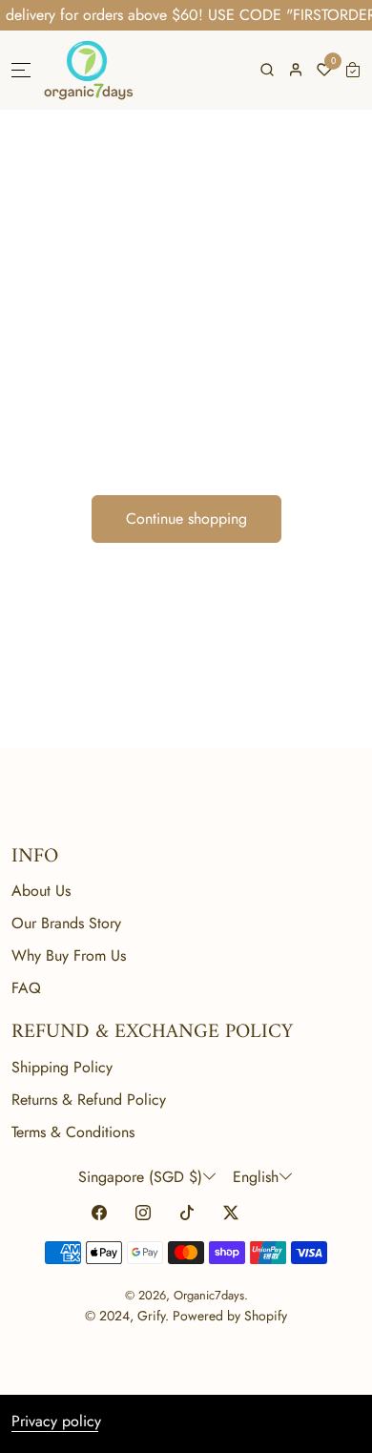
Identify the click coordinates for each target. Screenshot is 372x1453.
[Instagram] (143, 1213)
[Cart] (353, 69)
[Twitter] (230, 1213)
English (256, 1177)
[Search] (267, 69)
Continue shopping (186, 518)
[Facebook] (99, 1213)
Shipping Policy (62, 1067)
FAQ (26, 988)
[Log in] (295, 69)
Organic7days (209, 1295)
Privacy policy (56, 1421)
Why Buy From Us (68, 955)
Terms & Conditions (72, 1132)
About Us (41, 891)
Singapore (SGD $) (140, 1177)
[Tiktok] (187, 1213)
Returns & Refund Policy (88, 1100)
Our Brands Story (66, 923)
